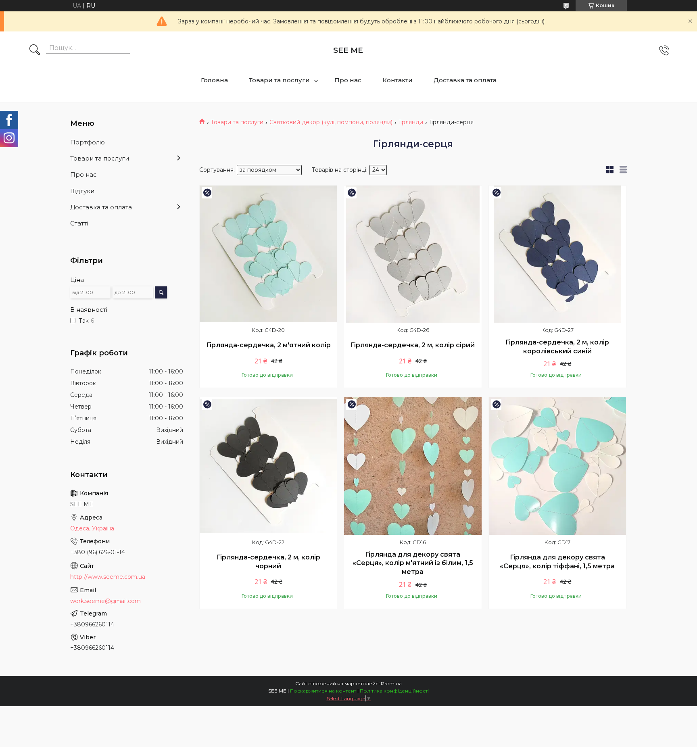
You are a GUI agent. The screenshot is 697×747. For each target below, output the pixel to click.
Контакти (397, 80)
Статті (79, 223)
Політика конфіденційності (394, 691)
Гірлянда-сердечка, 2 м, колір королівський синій (557, 346)
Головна (214, 80)
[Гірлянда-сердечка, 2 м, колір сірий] (412, 254)
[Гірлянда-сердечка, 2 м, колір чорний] (268, 465)
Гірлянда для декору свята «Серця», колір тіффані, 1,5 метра (557, 561)
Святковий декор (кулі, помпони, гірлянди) (330, 122)
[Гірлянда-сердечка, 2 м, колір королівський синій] (557, 254)
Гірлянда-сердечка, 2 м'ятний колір (268, 345)
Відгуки (82, 191)
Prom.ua (391, 683)
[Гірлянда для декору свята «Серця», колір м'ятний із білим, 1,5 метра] (412, 465)
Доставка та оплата (465, 80)
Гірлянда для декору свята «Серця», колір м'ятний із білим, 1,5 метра (413, 563)
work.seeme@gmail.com (105, 601)
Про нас (347, 80)
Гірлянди (410, 122)
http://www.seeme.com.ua (107, 576)
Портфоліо (87, 142)
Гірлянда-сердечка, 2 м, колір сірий (413, 345)
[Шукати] (35, 50)
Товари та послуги (279, 80)
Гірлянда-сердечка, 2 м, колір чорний (268, 561)
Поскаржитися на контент (323, 691)
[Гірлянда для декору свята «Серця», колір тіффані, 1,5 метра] (557, 465)
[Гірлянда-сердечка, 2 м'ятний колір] (268, 254)
